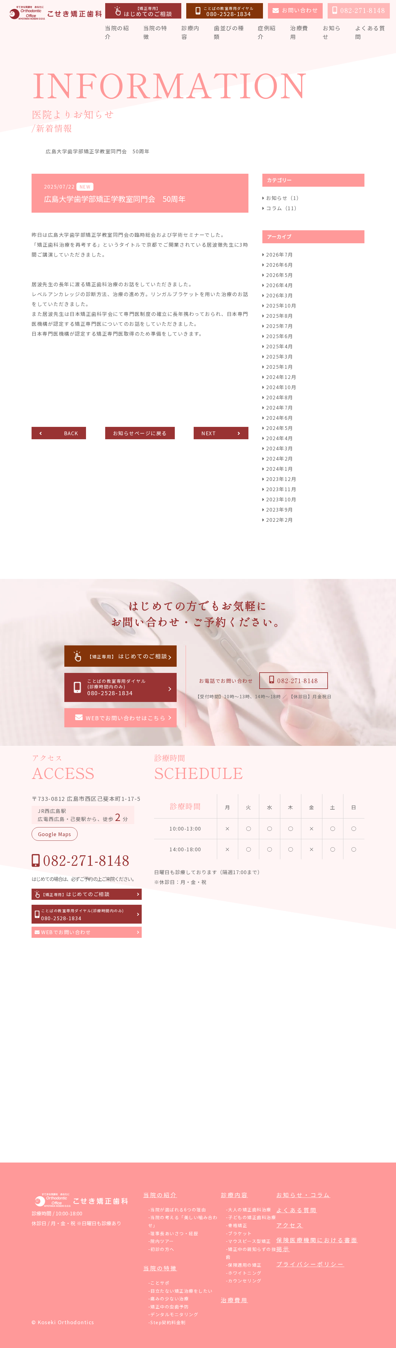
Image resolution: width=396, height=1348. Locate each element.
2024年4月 (279, 438)
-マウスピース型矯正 (248, 1241)
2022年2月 (279, 519)
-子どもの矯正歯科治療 (251, 1217)
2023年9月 (279, 509)
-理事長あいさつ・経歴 (173, 1233)
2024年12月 (281, 377)
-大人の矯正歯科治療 (248, 1209)
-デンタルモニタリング (173, 1314)
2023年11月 (281, 489)
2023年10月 (281, 499)
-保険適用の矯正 (244, 1265)
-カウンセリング (244, 1281)
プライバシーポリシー (310, 1264)
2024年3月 (279, 448)
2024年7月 (279, 407)
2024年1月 (279, 468)
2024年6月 (279, 417)
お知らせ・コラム (303, 1195)
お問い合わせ (300, 10)
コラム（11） (283, 208)
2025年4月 (279, 346)
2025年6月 (279, 336)
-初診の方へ (161, 1249)
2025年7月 (279, 326)
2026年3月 (279, 295)
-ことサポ (159, 1283)
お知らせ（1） (284, 198)
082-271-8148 (297, 680)
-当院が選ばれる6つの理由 (177, 1209)
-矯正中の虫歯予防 (168, 1306)
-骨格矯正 (237, 1225)
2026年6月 (279, 264)
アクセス (289, 1225)
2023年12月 (281, 479)
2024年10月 (281, 387)
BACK (71, 433)
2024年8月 (279, 397)
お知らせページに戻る (140, 433)
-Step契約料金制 (167, 1322)
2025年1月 (279, 366)
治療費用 (234, 1300)
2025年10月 (281, 305)
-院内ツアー (161, 1241)
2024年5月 (279, 428)
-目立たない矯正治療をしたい (180, 1291)
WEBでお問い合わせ (66, 932)
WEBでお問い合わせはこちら (126, 718)
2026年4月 (279, 285)
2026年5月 (279, 275)
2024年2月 (279, 458)
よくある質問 (296, 1210)
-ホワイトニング (244, 1273)
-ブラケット (239, 1233)
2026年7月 (279, 254)
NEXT (208, 433)
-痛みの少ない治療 (168, 1298)
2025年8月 (279, 315)
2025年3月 (279, 356)
